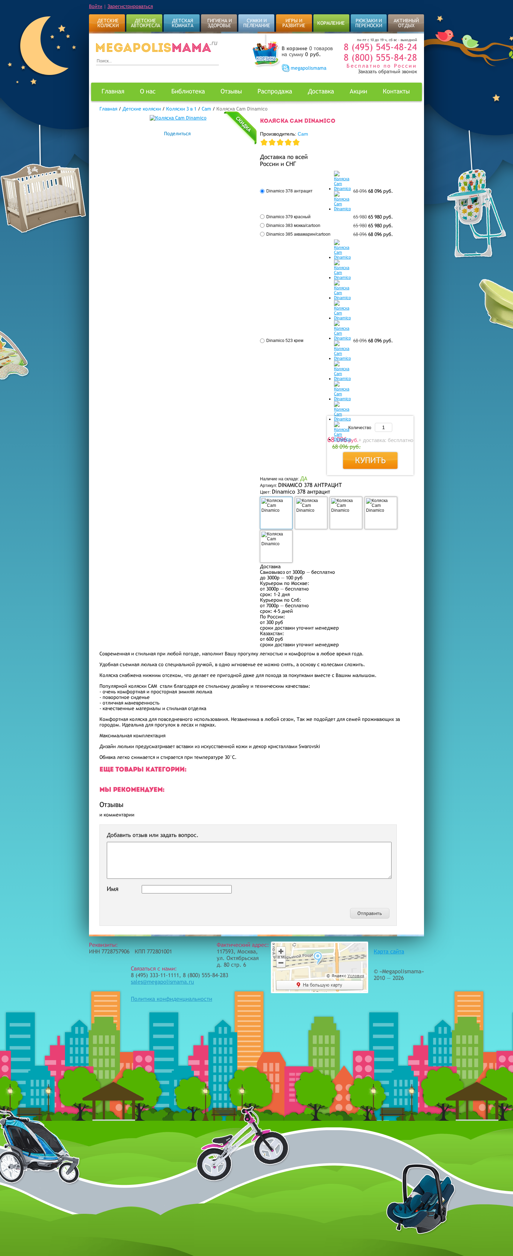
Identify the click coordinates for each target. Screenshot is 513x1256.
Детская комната (182, 23)
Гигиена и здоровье (219, 23)
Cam (303, 134)
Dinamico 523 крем (284, 340)
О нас (148, 91)
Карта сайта (389, 951)
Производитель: (284, 134)
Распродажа (275, 91)
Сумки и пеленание (256, 23)
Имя (112, 888)
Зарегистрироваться (130, 6)
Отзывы (231, 91)
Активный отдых (406, 23)
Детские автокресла (145, 23)
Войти (95, 6)
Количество (359, 427)
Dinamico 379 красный (288, 216)
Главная (113, 91)
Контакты (396, 91)
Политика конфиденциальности (171, 999)
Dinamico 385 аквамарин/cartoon (298, 234)
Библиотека (188, 91)
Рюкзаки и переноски (368, 23)
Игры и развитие (293, 23)
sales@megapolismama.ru (162, 982)
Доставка (321, 91)
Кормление (331, 23)
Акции (358, 91)
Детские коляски (108, 23)
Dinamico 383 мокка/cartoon (293, 225)
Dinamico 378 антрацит (289, 191)
